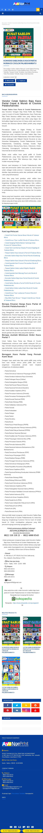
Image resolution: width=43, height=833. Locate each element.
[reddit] (35, 705)
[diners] (28, 827)
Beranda (4, 23)
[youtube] (5, 9)
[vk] (17, 710)
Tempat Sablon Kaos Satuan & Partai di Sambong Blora (23, 260)
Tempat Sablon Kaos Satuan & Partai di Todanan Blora (23, 253)
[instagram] (9, 9)
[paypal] (11, 827)
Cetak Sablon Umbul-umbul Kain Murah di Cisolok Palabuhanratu (10, 690)
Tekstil (9, 23)
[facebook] (2, 9)
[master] (19, 827)
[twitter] (17, 705)
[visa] (15, 827)
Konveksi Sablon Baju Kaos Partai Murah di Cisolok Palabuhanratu (10, 649)
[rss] (26, 705)
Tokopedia (10, 84)
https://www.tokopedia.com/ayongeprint (25, 603)
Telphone (22, 80)
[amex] (32, 827)
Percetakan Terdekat (18, 793)
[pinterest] (12, 9)
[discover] (24, 827)
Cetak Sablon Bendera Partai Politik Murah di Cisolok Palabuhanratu (31, 649)
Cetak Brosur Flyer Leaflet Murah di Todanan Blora (22, 240)
